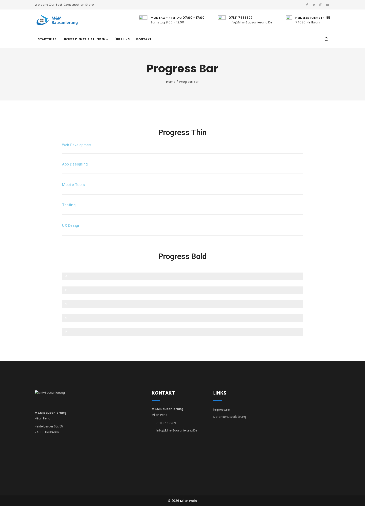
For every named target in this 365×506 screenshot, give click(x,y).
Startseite (47, 39)
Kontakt (143, 39)
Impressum (221, 409)
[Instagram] (321, 5)
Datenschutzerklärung (229, 417)
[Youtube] (327, 5)
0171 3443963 (166, 423)
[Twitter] (314, 5)
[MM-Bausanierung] (58, 20)
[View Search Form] (326, 39)
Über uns (122, 39)
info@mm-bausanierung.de (177, 430)
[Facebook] (307, 5)
